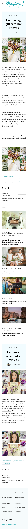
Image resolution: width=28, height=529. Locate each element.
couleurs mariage (7, 460)
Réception (4, 507)
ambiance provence (8, 176)
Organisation (6, 237)
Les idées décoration (20, 507)
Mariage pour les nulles (10, 235)
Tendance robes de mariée (19, 498)
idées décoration (18, 460)
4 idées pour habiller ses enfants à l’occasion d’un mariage (13, 273)
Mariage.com (7, 519)
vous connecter (11, 198)
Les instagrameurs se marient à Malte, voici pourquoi (12, 334)
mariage (10, 181)
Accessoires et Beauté (7, 511)
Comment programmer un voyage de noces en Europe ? (14, 303)
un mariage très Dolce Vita (16, 76)
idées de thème (20, 179)
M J (16, 32)
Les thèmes (18, 503)
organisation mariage (20, 181)
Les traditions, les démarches (12, 233)
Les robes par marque (7, 497)
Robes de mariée (19, 493)
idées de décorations (8, 179)
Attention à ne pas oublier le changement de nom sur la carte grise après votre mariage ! (12, 242)
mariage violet (6, 463)
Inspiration (17, 268)
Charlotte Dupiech (15, 364)
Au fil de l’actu (5, 493)
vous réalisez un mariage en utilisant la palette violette (13, 408)
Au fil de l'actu (14, 15)
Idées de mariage (6, 503)
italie (4, 181)
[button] (2, 4)
